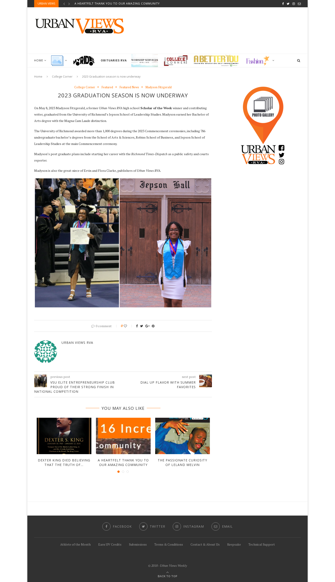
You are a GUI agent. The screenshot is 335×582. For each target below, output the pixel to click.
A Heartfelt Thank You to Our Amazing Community (117, 3)
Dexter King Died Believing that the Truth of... (64, 462)
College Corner (62, 76)
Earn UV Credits (109, 544)
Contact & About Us (205, 544)
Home (38, 60)
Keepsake (234, 544)
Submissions (138, 544)
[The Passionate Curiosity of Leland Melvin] (182, 436)
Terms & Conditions (168, 544)
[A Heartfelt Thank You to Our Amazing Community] (123, 436)
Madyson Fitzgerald (158, 87)
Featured (107, 87)
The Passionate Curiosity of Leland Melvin (182, 462)
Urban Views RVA (77, 342)
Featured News (129, 87)
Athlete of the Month (75, 544)
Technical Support (261, 544)
